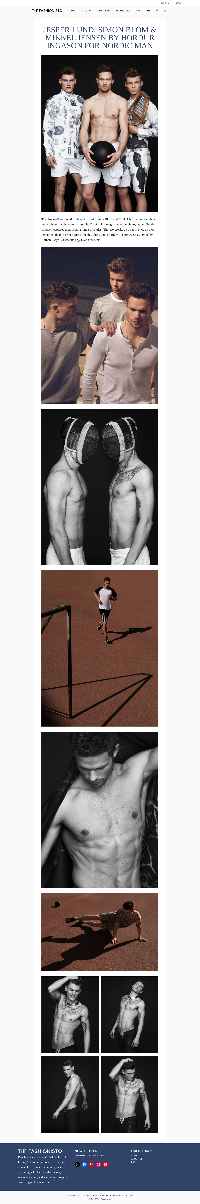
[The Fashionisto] (47, 10)
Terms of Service (100, 1195)
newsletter (96, 1156)
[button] (157, 10)
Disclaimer (71, 1195)
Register (165, 3)
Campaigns (103, 10)
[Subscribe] (148, 10)
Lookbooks (123, 10)
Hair (138, 10)
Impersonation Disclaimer (122, 1195)
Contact (136, 1156)
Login (179, 3)
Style (84, 10)
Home (71, 10)
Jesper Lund (85, 219)
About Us (137, 1159)
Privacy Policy (84, 1195)
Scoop (61, 219)
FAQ (133, 1162)
